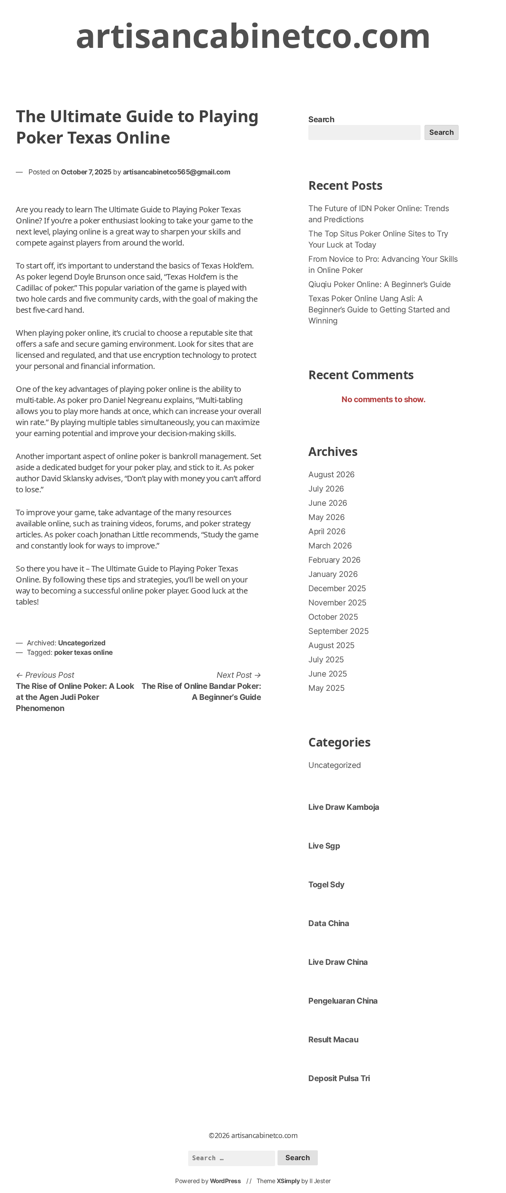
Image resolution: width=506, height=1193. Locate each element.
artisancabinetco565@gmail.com (176, 172)
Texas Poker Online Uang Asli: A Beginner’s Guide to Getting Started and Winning (379, 309)
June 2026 (327, 503)
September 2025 (338, 631)
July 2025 (326, 659)
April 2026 (326, 531)
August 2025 (331, 645)
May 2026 (326, 517)
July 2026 (326, 488)
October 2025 (333, 617)
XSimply (288, 1181)
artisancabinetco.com (253, 35)
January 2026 (332, 574)
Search (321, 119)
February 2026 (334, 560)
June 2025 (327, 674)
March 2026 (329, 545)
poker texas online (83, 652)
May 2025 (326, 688)
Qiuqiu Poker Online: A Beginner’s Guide (379, 284)
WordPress (225, 1181)
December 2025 (337, 588)
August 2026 (331, 474)
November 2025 (337, 602)
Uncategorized (82, 643)
